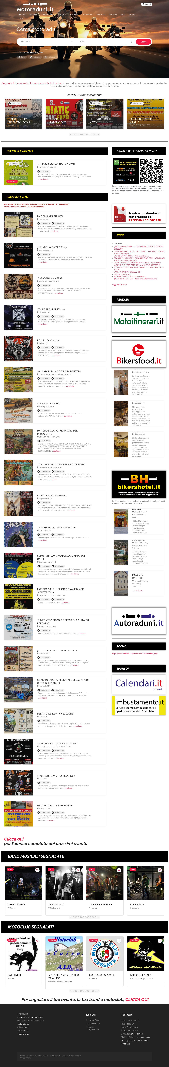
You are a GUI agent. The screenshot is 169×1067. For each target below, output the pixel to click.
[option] (23, 115)
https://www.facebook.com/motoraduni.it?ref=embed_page (135, 654)
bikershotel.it (23, 1027)
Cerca (143, 42)
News (21, 19)
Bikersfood (100, 14)
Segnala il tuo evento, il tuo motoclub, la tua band (33, 83)
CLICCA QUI (136, 999)
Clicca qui (13, 839)
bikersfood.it (23, 1031)
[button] (47, 42)
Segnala (132, 14)
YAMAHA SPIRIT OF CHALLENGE (127, 272)
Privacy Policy (94, 1020)
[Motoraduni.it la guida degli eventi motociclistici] (35, 7)
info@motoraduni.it (135, 1034)
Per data (22, 14)
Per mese (33, 14)
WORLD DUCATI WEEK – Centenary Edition (131, 256)
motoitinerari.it (24, 1034)
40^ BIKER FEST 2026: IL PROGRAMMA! (130, 277)
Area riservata (94, 1023)
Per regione (47, 14)
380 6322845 (145, 1037)
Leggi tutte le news (119, 285)
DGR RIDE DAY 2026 (122, 274)
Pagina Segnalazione (93, 1028)
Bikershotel (87, 14)
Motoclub (113, 14)
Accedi (148, 4)
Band (123, 14)
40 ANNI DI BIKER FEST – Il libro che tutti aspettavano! (135, 279)
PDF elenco (74, 14)
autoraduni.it (23, 1024)
